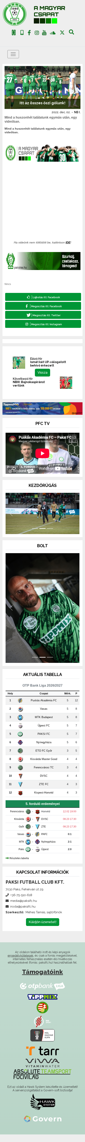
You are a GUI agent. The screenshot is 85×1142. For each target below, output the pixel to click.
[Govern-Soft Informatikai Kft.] (42, 1118)
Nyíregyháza (43, 742)
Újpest (44, 849)
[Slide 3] (50, 528)
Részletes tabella (19, 858)
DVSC (43, 775)
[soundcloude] (52, 32)
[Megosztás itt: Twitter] (43, 315)
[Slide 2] (42, 528)
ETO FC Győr (43, 750)
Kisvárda (19, 819)
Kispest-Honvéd (43, 792)
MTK (21, 841)
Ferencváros (17, 811)
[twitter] (62, 32)
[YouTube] (44, 33)
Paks (21, 849)
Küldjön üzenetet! (43, 922)
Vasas (43, 708)
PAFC (44, 834)
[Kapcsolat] (22, 32)
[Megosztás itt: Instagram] (43, 324)
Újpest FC (44, 725)
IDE (68, 242)
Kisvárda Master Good (43, 759)
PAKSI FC (44, 733)
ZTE (43, 826)
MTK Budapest (44, 717)
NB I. (77, 112)
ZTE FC (43, 784)
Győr (21, 826)
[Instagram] (36, 33)
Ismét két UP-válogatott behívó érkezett (48, 363)
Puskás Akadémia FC (44, 700)
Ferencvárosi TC (44, 767)
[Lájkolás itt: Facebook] (43, 297)
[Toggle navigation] (13, 54)
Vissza (42, 372)
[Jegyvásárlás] (14, 32)
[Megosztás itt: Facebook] (43, 306)
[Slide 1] (35, 528)
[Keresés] (71, 33)
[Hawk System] (42, 1101)
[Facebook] (29, 33)
